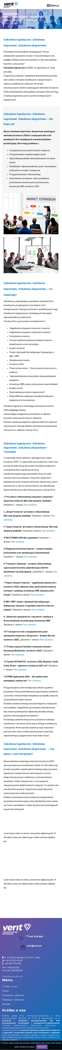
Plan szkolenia (30, 505)
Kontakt (6, 1004)
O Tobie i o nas (9, 986)
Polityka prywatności (12, 976)
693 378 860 (34, 936)
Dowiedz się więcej (27, 1047)
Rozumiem (42, 1047)
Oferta (5, 991)
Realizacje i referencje (13, 999)
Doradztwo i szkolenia (13, 995)
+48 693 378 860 (12, 963)
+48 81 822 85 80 (13, 960)
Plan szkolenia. (48, 531)
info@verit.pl (34, 946)
